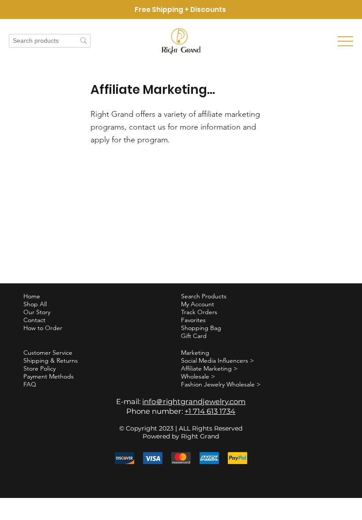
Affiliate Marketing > (209, 368)
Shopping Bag (201, 328)
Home (31, 296)
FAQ (29, 384)
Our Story (36, 312)
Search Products (203, 296)
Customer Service (47, 353)
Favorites (193, 320)
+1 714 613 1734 (210, 411)
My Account (197, 304)
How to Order (42, 328)
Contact (34, 320)
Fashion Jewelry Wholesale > (220, 384)
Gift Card (194, 336)
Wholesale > (198, 376)
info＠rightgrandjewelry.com (193, 401)
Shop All (35, 304)
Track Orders (199, 312)
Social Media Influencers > (217, 360)
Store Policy (39, 368)
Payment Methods (48, 376)
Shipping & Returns (50, 360)
